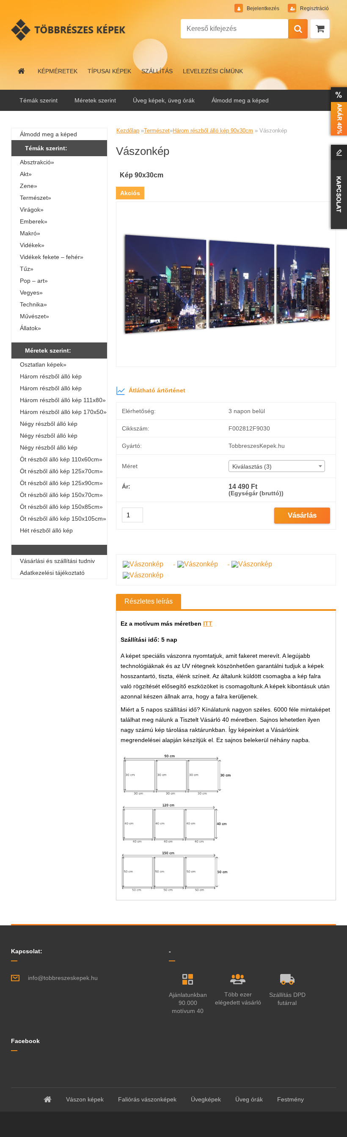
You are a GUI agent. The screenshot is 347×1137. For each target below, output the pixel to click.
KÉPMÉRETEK (57, 71)
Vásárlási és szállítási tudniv (57, 560)
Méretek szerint (95, 100)
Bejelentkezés (263, 8)
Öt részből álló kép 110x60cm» (61, 459)
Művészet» (34, 316)
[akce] (337, 111)
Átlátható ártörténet (157, 390)
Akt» (26, 174)
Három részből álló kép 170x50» (63, 411)
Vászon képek (85, 1099)
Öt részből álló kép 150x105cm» (63, 518)
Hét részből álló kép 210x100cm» (46, 531)
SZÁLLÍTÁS (157, 71)
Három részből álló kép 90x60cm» (51, 389)
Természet (157, 130)
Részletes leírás (148, 601)
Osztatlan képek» (43, 364)
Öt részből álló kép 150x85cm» (61, 506)
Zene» (28, 185)
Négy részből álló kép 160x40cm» (48, 425)
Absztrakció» (37, 162)
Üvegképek (206, 1099)
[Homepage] (21, 71)
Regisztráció (314, 8)
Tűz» (26, 268)
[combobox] (277, 466)
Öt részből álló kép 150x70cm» (61, 494)
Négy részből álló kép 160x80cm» (48, 448)
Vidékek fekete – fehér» (51, 257)
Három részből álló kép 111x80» (63, 400)
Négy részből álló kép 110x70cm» (48, 437)
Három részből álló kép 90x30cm (213, 130)
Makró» (30, 233)
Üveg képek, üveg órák (164, 100)
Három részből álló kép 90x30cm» (51, 377)
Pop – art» (34, 280)
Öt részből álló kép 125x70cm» (61, 471)
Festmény (290, 1099)
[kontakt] (337, 186)
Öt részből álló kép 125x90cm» (61, 483)
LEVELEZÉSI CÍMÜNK (213, 71)
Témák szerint (38, 100)
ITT (207, 623)
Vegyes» (31, 292)
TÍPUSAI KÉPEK (109, 71)
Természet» (35, 197)
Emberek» (33, 221)
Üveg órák (249, 1099)
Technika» (33, 304)
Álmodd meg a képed (240, 100)
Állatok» (30, 328)
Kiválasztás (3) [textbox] (252, 466)
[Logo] (69, 29)
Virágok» (32, 209)
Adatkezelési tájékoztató (52, 572)
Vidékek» (32, 245)
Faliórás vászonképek (147, 1099)
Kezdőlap (127, 130)
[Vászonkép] (226, 205)
